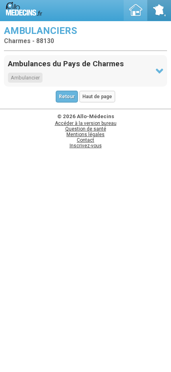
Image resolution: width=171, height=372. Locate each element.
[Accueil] (136, 10)
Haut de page (97, 96)
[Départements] (159, 10)
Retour (67, 96)
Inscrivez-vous (86, 145)
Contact (85, 140)
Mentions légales (85, 134)
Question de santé (85, 129)
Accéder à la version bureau (86, 123)
